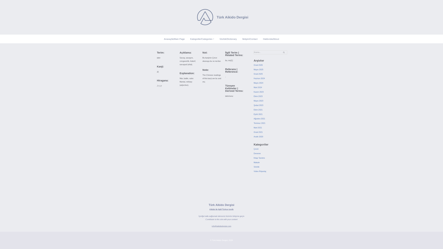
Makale (257, 162)
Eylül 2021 (258, 114)
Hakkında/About (271, 39)
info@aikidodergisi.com (221, 226)
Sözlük (256, 167)
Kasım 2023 (259, 92)
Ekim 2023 (258, 96)
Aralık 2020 (258, 137)
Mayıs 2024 (258, 83)
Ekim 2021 (258, 110)
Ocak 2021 (258, 132)
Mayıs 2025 (258, 70)
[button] (213, 39)
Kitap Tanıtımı (259, 158)
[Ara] (284, 52)
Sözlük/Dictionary (228, 39)
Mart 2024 (258, 87)
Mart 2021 (258, 128)
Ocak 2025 (258, 74)
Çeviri (256, 149)
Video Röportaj (260, 171)
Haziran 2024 (259, 78)
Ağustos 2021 (259, 119)
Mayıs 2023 (258, 101)
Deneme (257, 153)
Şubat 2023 (258, 105)
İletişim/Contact (249, 39)
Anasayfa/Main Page (174, 39)
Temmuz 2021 (259, 123)
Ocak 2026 (258, 65)
